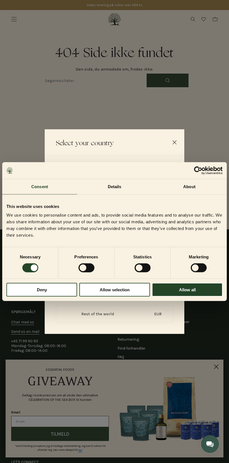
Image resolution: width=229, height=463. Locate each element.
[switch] (86, 267)
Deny (42, 289)
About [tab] (189, 186)
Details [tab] (114, 186)
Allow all (187, 289)
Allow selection (115, 289)
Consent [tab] (39, 186)
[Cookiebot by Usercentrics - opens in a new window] (198, 170)
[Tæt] (174, 142)
